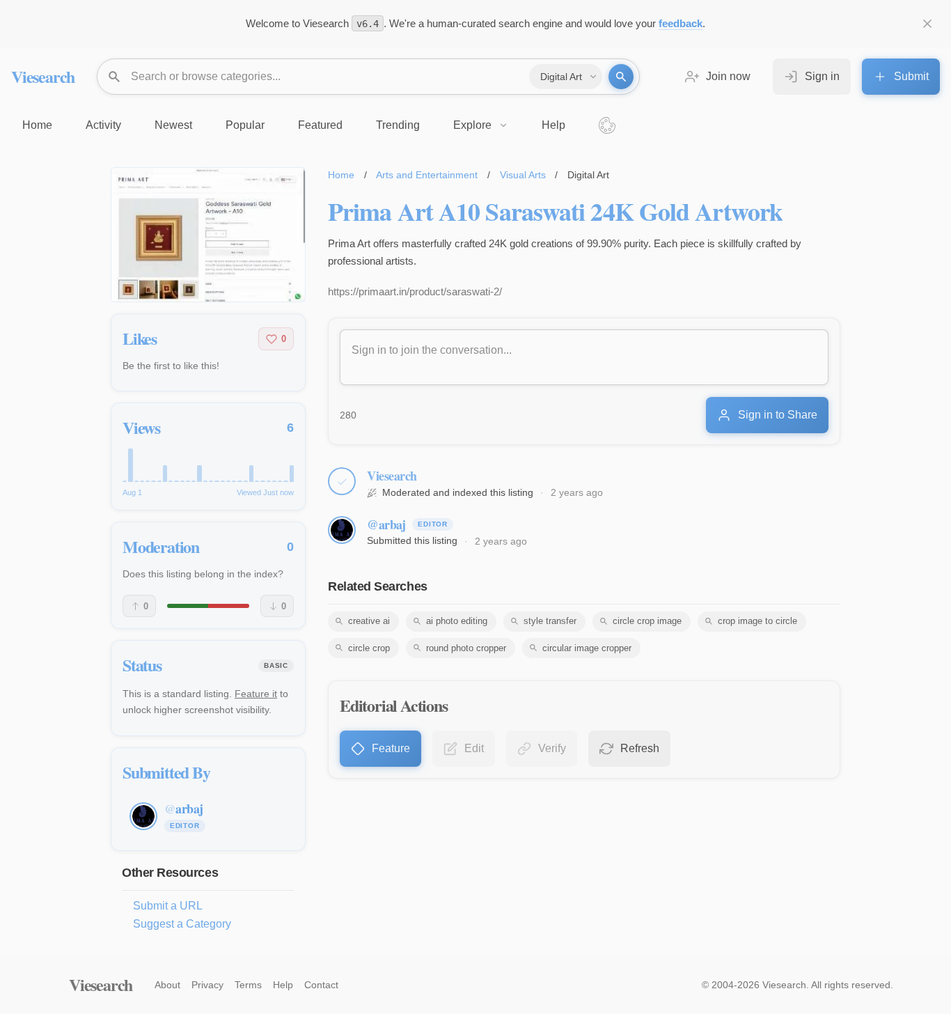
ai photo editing (456, 621)
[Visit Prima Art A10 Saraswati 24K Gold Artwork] (208, 234)
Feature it (256, 693)
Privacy (207, 984)
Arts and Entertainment (427, 174)
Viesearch (42, 76)
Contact (321, 984)
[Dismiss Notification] (927, 23)
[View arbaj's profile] (342, 530)
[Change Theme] (607, 125)
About (167, 984)
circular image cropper (586, 648)
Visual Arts (523, 174)
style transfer (550, 621)
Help (283, 984)
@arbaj (386, 524)
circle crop (369, 648)
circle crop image (647, 621)
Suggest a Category (182, 924)
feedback (680, 23)
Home (341, 174)
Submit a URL (168, 906)
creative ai (369, 621)
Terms (248, 984)
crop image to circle (757, 621)
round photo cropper (466, 648)
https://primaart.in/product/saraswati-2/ (415, 291)
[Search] (621, 76)
